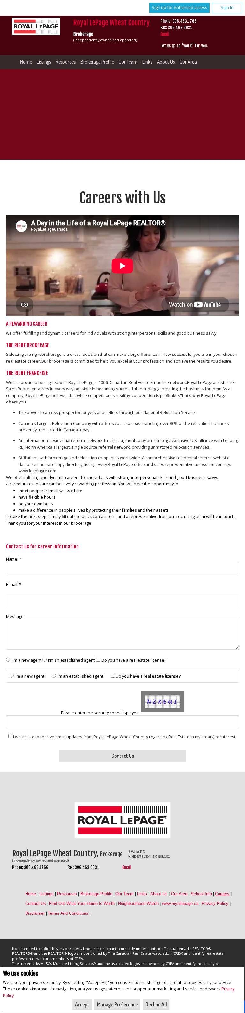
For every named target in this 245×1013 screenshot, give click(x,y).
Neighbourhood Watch (138, 903)
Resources (66, 62)
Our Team (128, 62)
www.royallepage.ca (180, 903)
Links (147, 62)
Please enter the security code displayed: (100, 712)
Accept (82, 1004)
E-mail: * (13, 584)
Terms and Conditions (68, 913)
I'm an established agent (71, 660)
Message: (16, 616)
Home (26, 62)
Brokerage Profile (97, 62)
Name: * (13, 559)
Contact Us (35, 903)
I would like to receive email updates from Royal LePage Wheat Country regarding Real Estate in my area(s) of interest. (124, 736)
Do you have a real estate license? (133, 660)
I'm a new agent (26, 660)
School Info (201, 893)
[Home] (36, 27)
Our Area (188, 62)
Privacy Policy (215, 903)
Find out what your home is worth (82, 903)
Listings (44, 62)
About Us (166, 62)
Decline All (156, 1004)
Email (164, 34)
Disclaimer (35, 913)
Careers (222, 893)
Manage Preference (117, 1004)
